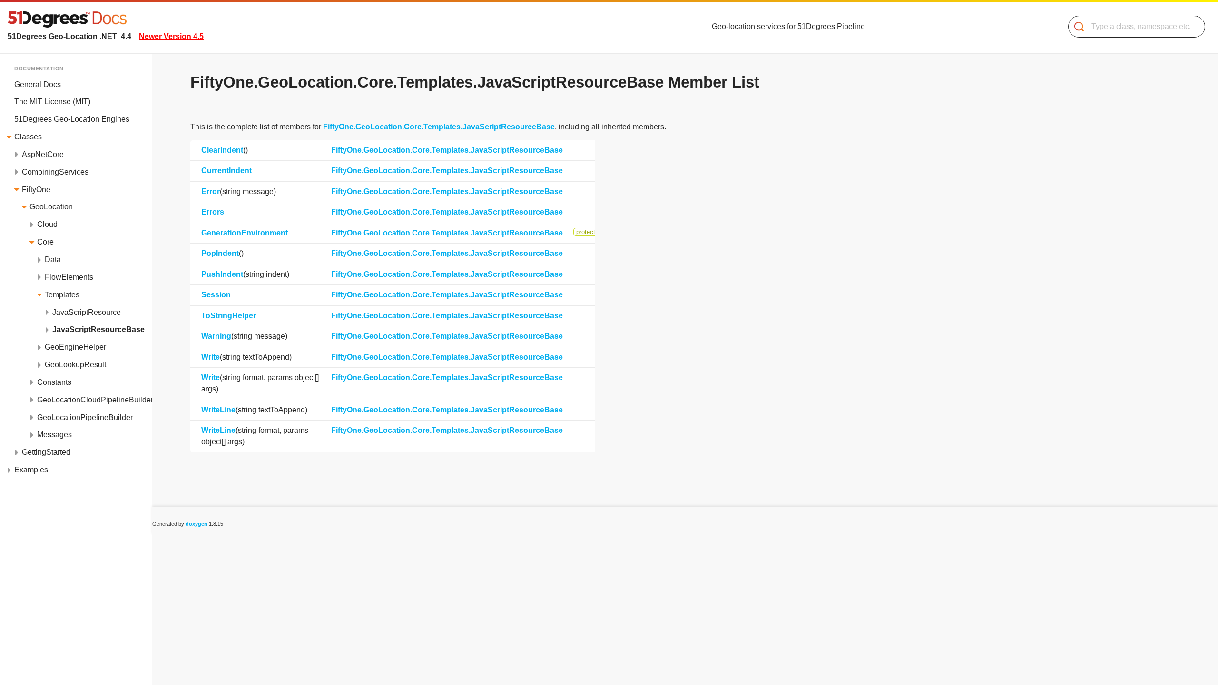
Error (210, 191)
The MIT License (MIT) (52, 102)
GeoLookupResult (75, 365)
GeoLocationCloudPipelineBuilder (94, 400)
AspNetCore (43, 154)
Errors (212, 212)
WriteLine (218, 410)
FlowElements (69, 277)
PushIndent (222, 274)
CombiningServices (55, 172)
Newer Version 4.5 (171, 36)
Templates (62, 295)
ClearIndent (222, 150)
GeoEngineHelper (75, 347)
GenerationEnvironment (244, 233)
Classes (28, 137)
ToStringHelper (228, 316)
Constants (54, 382)
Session (216, 295)
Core (45, 242)
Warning (216, 336)
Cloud (47, 224)
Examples (31, 470)
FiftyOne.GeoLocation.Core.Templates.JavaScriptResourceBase (439, 127)
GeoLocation (51, 207)
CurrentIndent (226, 170)
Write (210, 357)
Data (53, 259)
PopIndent (220, 253)
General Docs (37, 84)
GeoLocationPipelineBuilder (85, 417)
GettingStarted (46, 452)
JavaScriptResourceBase (98, 329)
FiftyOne (36, 190)
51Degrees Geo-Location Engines (71, 119)
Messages (54, 435)
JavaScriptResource (86, 312)
